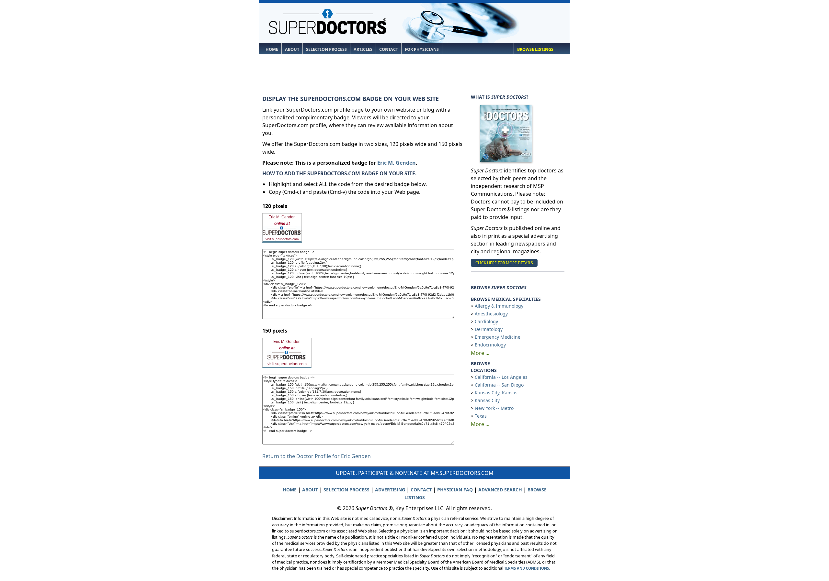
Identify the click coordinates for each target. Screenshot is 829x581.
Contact (388, 49)
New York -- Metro (494, 408)
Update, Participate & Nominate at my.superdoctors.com (415, 473)
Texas (481, 416)
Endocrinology (490, 345)
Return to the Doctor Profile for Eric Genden (316, 456)
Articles (363, 49)
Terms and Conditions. (527, 568)
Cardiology (486, 321)
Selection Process (326, 49)
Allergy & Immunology (499, 306)
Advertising (390, 490)
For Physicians (422, 49)
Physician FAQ (455, 490)
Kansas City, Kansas (496, 392)
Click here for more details (504, 263)
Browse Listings (535, 49)
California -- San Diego (499, 385)
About (292, 49)
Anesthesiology (491, 314)
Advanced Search (500, 490)
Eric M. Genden (396, 162)
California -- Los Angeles (501, 377)
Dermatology (489, 329)
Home (272, 49)
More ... (480, 352)
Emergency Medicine (497, 337)
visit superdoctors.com (282, 239)
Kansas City (487, 400)
